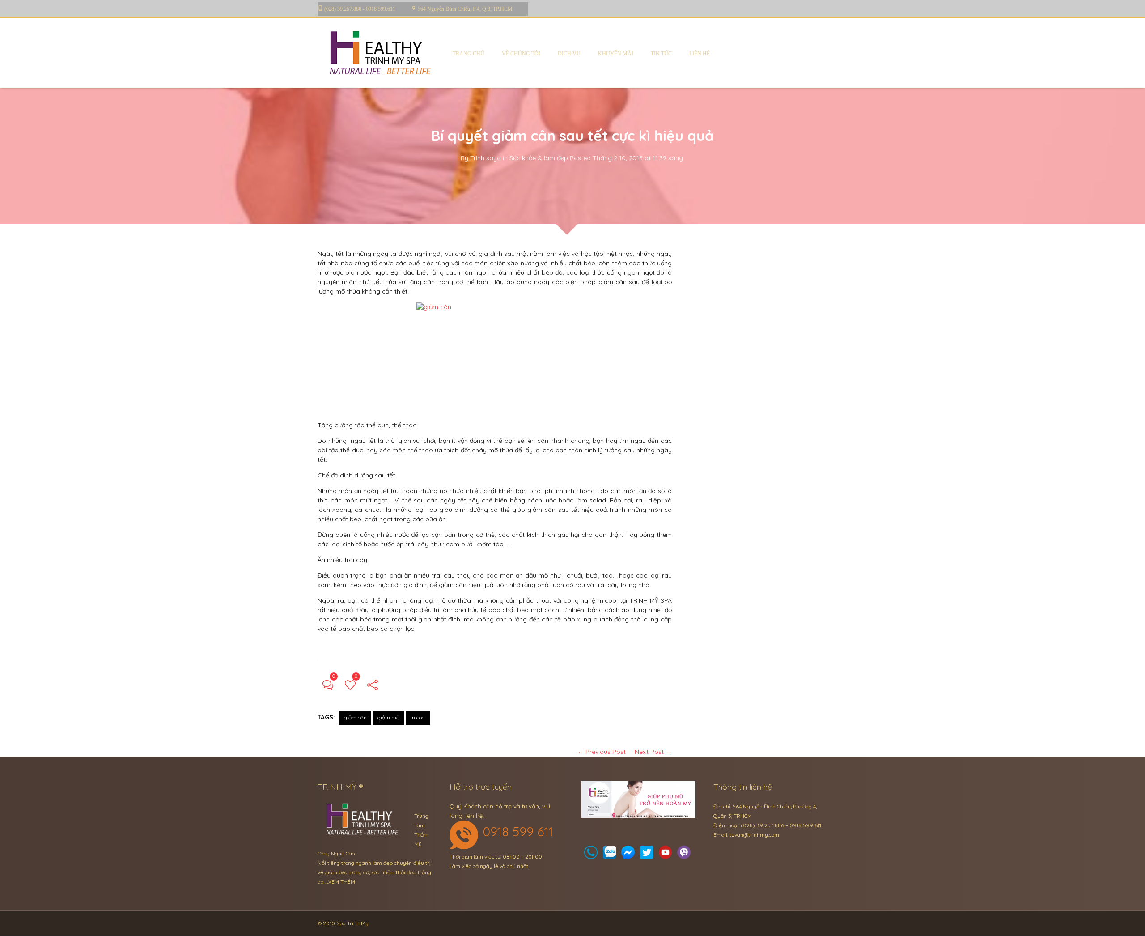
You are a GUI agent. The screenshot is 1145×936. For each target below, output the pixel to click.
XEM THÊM (341, 881)
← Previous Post (601, 752)
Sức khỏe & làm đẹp (538, 158)
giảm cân (355, 717)
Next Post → (653, 752)
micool (418, 717)
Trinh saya (485, 158)
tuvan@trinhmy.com (754, 834)
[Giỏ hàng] (609, 855)
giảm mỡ (388, 717)
